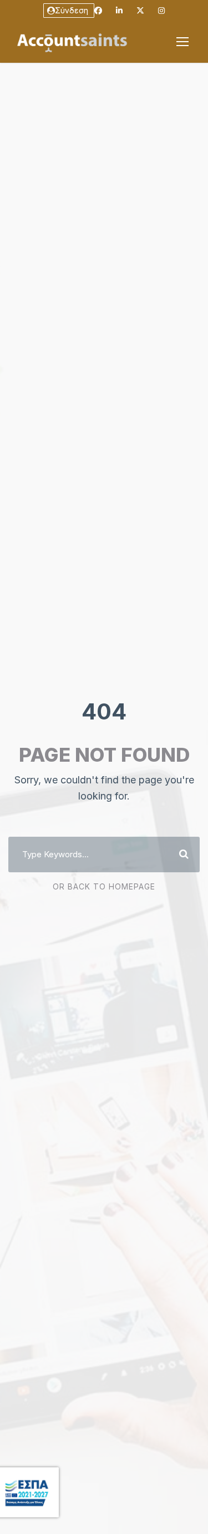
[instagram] (161, 10)
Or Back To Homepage (104, 886)
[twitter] (140, 10)
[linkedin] (119, 10)
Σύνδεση (71, 10)
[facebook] (98, 10)
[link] (182, 42)
